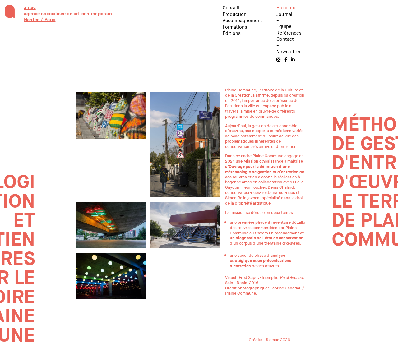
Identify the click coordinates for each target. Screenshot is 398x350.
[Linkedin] (293, 60)
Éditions (232, 33)
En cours (285, 8)
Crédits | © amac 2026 (269, 340)
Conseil (231, 8)
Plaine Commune (240, 90)
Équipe (284, 26)
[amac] (10, 7)
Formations (235, 27)
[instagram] (278, 60)
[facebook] (285, 60)
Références (289, 33)
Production (235, 14)
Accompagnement (242, 20)
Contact (285, 39)
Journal (284, 14)
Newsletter (288, 51)
